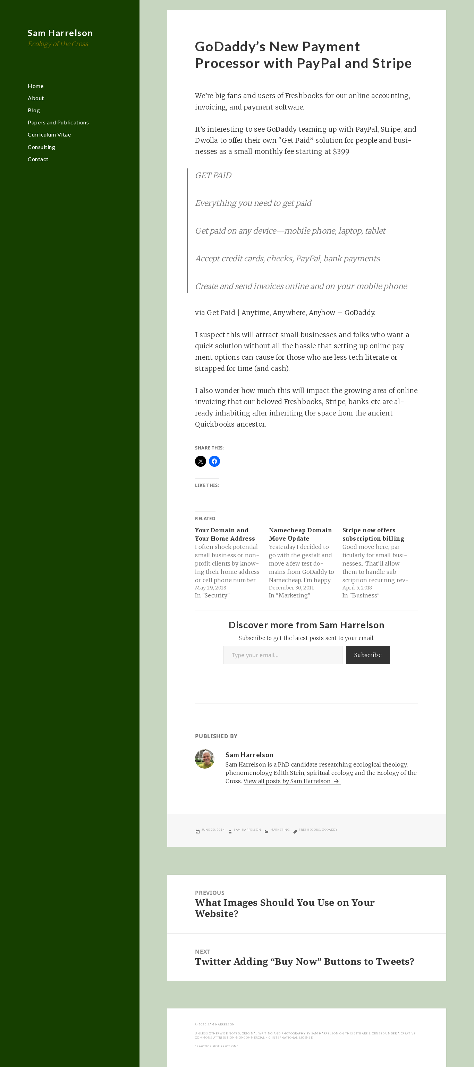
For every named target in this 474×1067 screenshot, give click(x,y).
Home (35, 85)
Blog (34, 110)
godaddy (329, 829)
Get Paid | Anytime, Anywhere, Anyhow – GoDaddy (290, 312)
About (36, 98)
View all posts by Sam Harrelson (288, 781)
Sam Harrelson (60, 32)
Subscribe (368, 654)
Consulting (41, 146)
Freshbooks (304, 95)
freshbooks (309, 829)
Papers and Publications (58, 122)
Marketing (280, 829)
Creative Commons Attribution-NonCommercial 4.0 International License (305, 1035)
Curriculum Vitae (49, 134)
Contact (38, 159)
